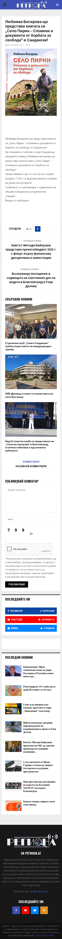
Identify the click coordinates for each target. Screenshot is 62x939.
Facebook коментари (31, 466)
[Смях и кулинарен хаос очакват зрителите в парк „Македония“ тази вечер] (13, 708)
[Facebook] (16, 910)
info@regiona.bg (39, 891)
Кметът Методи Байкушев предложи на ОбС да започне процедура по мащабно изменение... (38, 747)
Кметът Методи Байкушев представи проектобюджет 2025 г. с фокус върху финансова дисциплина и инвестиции (31, 252)
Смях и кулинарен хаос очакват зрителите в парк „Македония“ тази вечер (37, 708)
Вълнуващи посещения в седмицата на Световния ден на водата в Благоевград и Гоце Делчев (31, 280)
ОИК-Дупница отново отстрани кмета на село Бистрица (29, 395)
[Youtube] (25, 910)
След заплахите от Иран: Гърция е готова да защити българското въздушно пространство (38, 767)
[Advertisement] (33, 127)
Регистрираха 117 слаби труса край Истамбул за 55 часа (39, 688)
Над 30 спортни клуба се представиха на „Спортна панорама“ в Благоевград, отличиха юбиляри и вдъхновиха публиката (29, 446)
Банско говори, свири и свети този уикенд (39, 803)
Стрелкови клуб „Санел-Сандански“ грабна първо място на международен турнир (28, 346)
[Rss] (44, 910)
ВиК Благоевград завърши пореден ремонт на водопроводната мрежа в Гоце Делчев (39, 727)
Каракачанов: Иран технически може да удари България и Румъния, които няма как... (38, 671)
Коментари (31, 461)
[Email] (35, 910)
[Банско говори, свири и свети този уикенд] (13, 805)
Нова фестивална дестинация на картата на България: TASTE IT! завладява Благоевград (39, 786)
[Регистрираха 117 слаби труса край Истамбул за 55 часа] (13, 690)
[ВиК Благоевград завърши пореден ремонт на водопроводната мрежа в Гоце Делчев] (13, 726)
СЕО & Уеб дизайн (45, 935)
